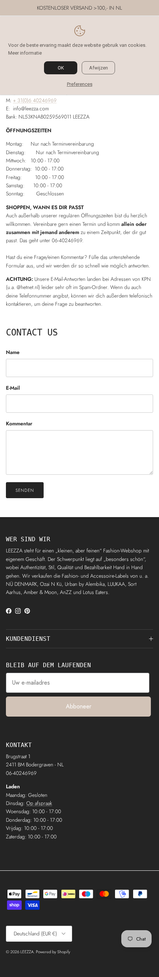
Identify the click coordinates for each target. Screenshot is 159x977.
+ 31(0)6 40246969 (35, 100)
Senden (25, 490)
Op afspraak (39, 803)
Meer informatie (25, 53)
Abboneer (78, 706)
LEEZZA (27, 952)
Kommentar (19, 423)
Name (13, 352)
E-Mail (13, 388)
